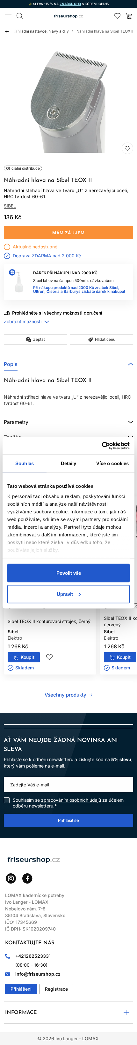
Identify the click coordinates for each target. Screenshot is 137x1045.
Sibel (10, 205)
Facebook (27, 878)
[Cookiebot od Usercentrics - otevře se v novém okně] (102, 445)
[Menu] (8, 16)
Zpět (9, 31)
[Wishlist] (117, 16)
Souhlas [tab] (24, 463)
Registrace (56, 989)
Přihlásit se (68, 820)
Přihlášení (21, 989)
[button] (68, 364)
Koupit (27, 657)
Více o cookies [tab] (112, 463)
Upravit (65, 594)
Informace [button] (21, 1012)
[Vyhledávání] (19, 16)
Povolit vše (68, 573)
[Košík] (128, 16)
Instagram (11, 878)
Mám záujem (68, 232)
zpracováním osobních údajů (71, 800)
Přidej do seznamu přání (127, 148)
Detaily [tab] (68, 463)
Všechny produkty (65, 695)
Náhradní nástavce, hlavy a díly (40, 31)
